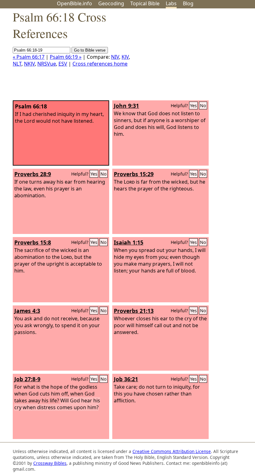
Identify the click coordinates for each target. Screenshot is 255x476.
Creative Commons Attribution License (171, 451)
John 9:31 (126, 105)
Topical (145, 3)
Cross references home (100, 63)
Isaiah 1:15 (128, 242)
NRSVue (46, 63)
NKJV (29, 63)
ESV (62, 63)
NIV (115, 56)
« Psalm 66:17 (28, 56)
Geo (111, 3)
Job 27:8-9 (27, 379)
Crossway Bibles (50, 463)
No (203, 105)
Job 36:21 (126, 379)
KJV (125, 56)
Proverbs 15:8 (32, 242)
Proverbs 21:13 (134, 310)
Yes (193, 105)
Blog (188, 3)
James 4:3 (27, 310)
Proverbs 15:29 (134, 174)
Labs (171, 3)
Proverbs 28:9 (32, 174)
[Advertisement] (192, 56)
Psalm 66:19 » (65, 56)
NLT (17, 63)
